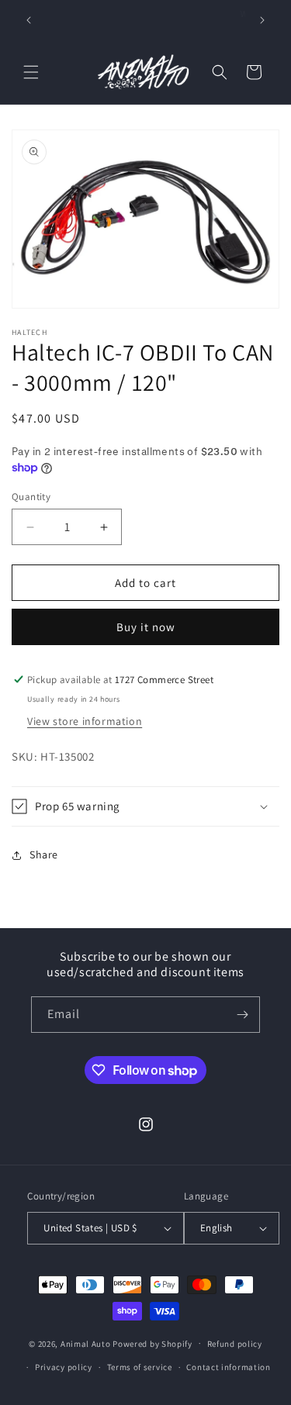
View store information (84, 721)
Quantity (31, 496)
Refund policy (234, 1343)
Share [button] (43, 854)
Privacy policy (63, 1367)
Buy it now (145, 627)
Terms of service (139, 1367)
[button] (31, 72)
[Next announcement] (262, 20)
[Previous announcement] (29, 20)
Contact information (228, 1367)
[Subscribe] (242, 1014)
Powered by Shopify (152, 1343)
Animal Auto (86, 1343)
